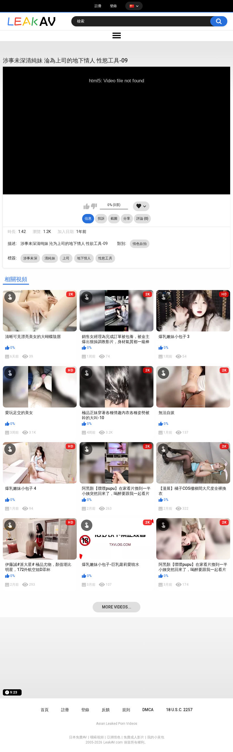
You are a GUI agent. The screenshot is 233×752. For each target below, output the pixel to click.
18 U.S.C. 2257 (179, 709)
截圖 (114, 218)
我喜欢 (87, 206)
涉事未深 (30, 258)
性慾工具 (105, 258)
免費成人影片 (134, 737)
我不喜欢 (94, 206)
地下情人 (84, 258)
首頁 (45, 709)
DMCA (147, 709)
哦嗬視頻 (97, 737)
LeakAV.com (113, 742)
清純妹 (50, 258)
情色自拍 (140, 244)
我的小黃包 (155, 737)
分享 (126, 218)
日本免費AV (78, 737)
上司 (66, 258)
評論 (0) (142, 218)
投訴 (101, 218)
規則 (126, 709)
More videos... (116, 607)
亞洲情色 (113, 737)
